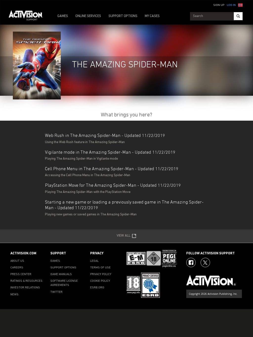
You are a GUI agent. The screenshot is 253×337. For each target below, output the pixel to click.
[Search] (238, 16)
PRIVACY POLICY (100, 274)
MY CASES (152, 16)
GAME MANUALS (61, 274)
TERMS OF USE (100, 267)
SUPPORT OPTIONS (122, 16)
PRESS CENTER (20, 274)
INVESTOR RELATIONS (25, 287)
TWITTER (56, 292)
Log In (231, 5)
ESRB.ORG (97, 287)
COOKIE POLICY (100, 281)
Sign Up (218, 5)
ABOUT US (17, 261)
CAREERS (16, 267)
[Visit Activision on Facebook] (191, 262)
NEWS (14, 294)
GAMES (62, 16)
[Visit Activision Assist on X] (205, 262)
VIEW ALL (123, 235)
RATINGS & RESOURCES (26, 281)
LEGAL (94, 261)
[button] (240, 4)
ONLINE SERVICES (88, 16)
